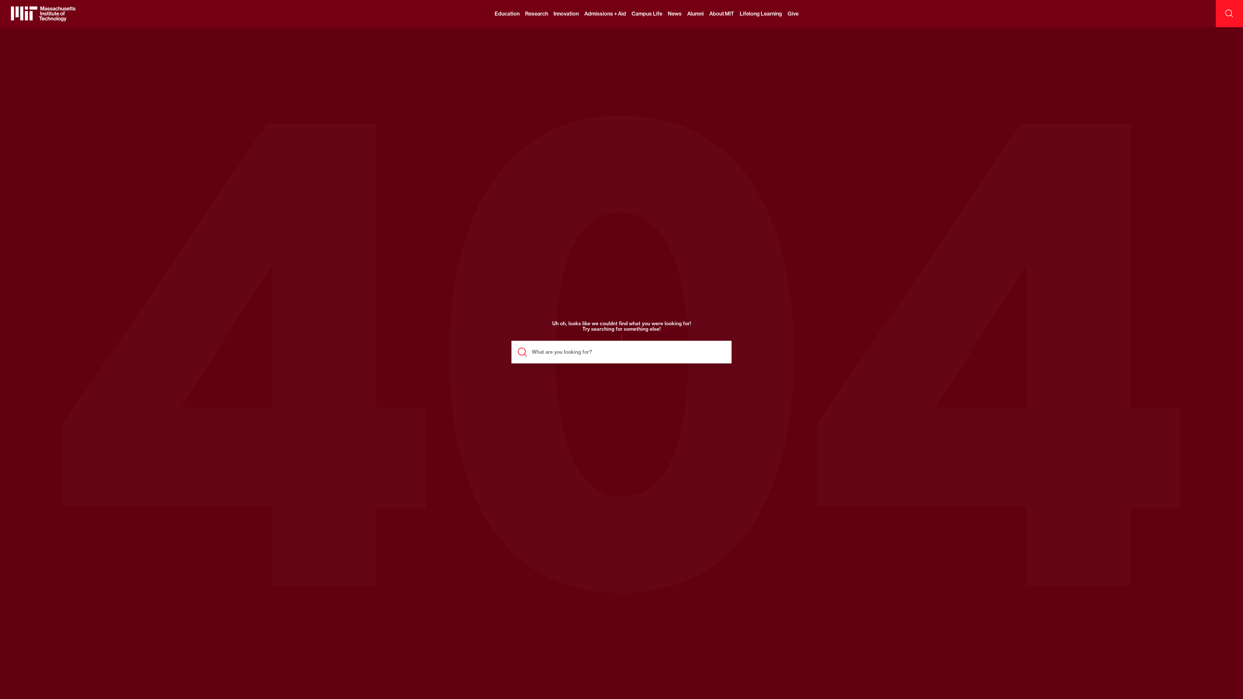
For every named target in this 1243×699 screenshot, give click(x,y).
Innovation (566, 13)
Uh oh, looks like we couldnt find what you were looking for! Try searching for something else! (621, 326)
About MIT (721, 13)
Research (536, 13)
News (675, 13)
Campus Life (647, 13)
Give (793, 13)
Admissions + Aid (605, 13)
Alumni (695, 13)
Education (507, 13)
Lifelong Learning (761, 13)
